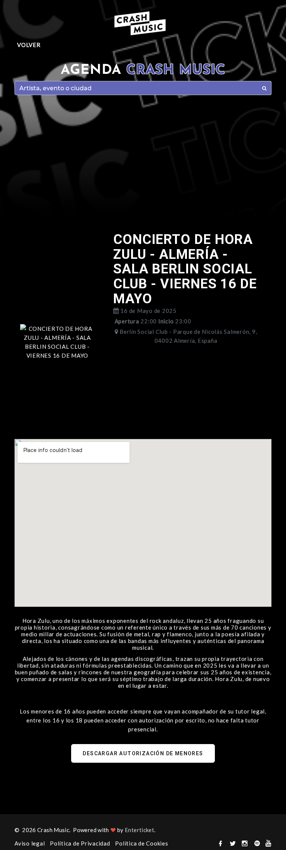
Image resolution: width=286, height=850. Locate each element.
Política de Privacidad (80, 843)
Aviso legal (30, 843)
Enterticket (139, 830)
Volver (29, 44)
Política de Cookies (141, 843)
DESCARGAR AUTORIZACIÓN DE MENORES (143, 753)
